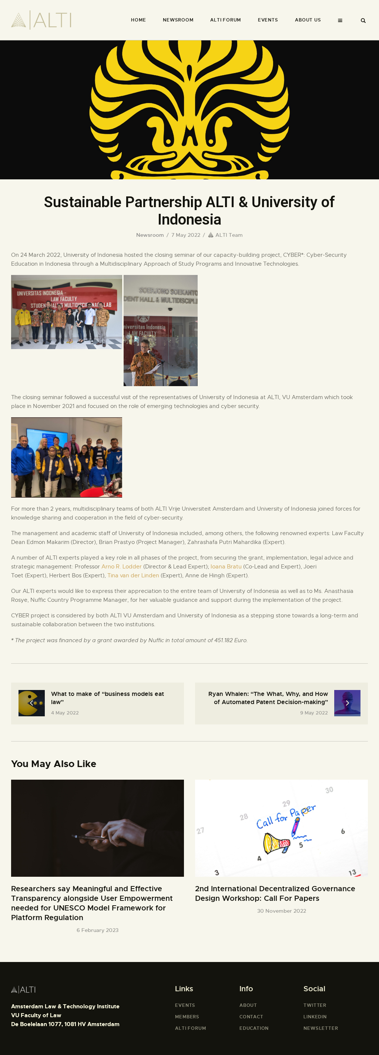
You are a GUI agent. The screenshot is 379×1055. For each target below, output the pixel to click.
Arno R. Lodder (121, 566)
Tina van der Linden (133, 575)
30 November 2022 (281, 911)
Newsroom (150, 235)
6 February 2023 (97, 930)
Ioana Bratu (226, 566)
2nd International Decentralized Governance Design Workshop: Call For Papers (275, 893)
